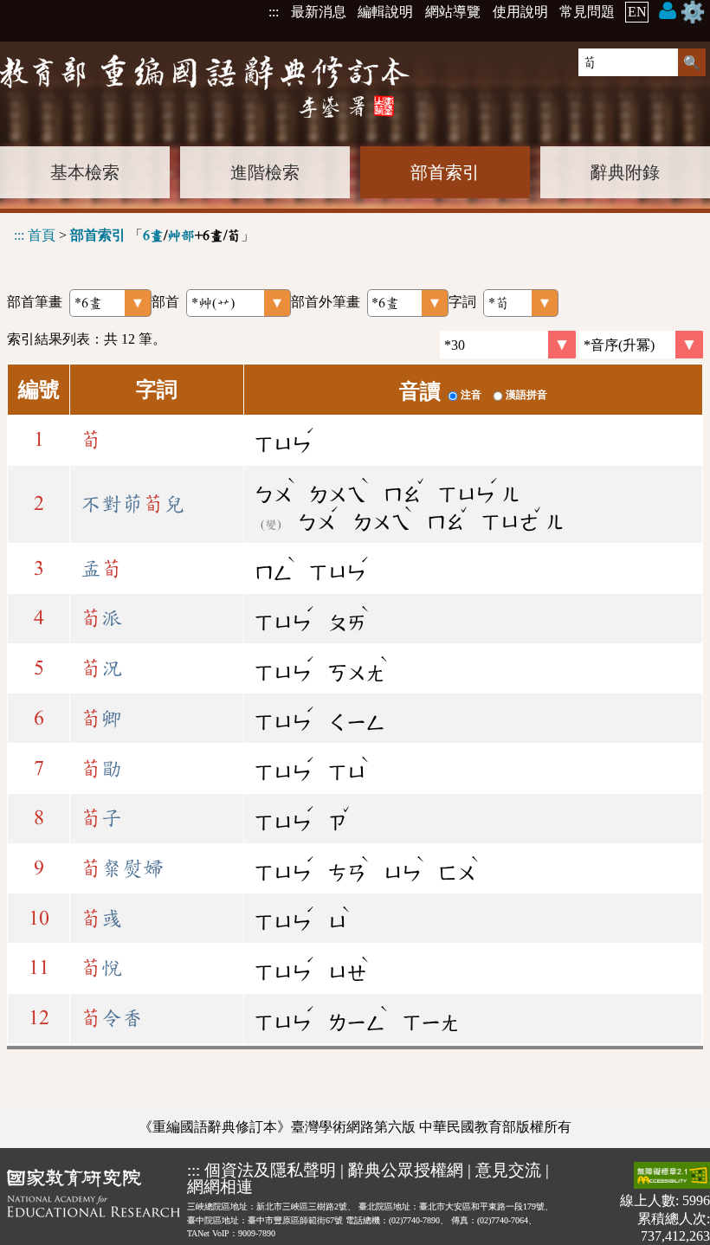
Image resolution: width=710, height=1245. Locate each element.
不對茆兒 (132, 503)
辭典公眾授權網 (405, 1170)
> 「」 (134, 235)
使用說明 (520, 11)
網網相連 (220, 1186)
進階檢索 (265, 172)
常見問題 (587, 11)
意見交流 (508, 1170)
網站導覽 (453, 11)
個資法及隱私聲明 (270, 1170)
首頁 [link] (41, 235)
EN (637, 11)
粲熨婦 (122, 868)
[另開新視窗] (93, 1203)
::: (273, 11)
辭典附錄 (625, 172)
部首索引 (445, 172)
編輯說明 (385, 11)
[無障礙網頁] (672, 1177)
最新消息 (318, 11)
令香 (112, 1018)
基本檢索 (84, 172)
